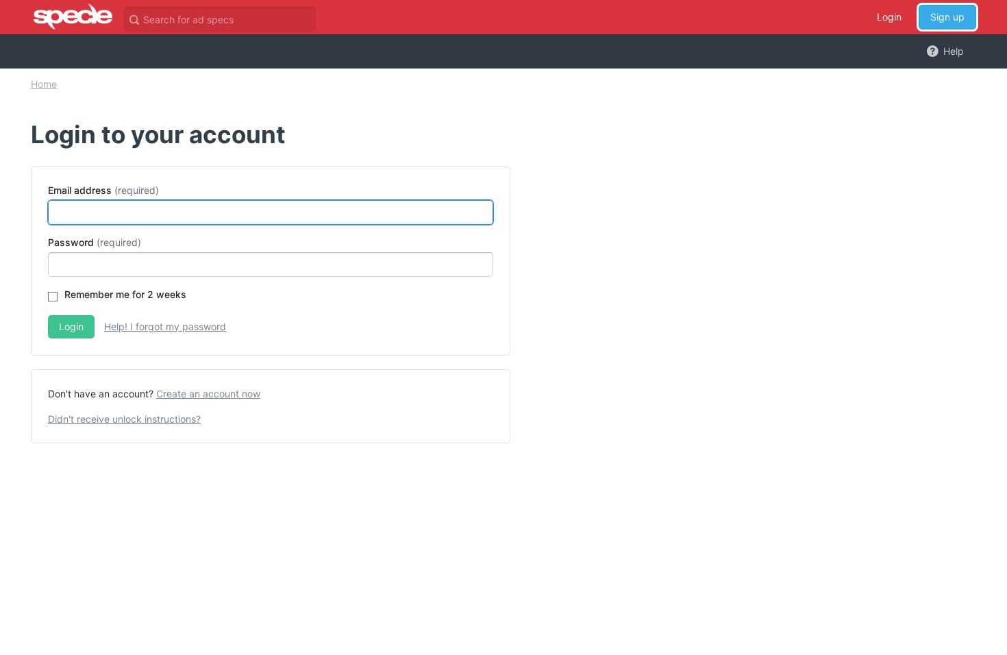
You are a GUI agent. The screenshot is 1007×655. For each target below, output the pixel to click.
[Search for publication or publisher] (133, 19)
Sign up (947, 17)
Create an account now (208, 393)
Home (44, 84)
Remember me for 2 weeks (125, 294)
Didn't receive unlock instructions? (124, 419)
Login (889, 17)
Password (71, 242)
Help (952, 51)
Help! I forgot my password (165, 326)
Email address (80, 190)
